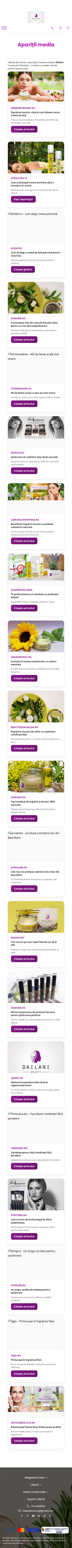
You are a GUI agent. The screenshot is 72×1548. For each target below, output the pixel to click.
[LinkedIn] (39, 1516)
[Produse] (5, 28)
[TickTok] (44, 1516)
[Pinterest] (27, 1516)
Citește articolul (24, 129)
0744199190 (38, 1506)
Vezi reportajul (23, 199)
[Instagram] (50, 1516)
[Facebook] (22, 1516)
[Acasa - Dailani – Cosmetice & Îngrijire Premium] (36, 17)
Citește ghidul (23, 269)
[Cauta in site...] (68, 28)
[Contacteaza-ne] (52, 28)
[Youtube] (33, 1516)
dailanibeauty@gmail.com (38, 1510)
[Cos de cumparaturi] (60, 28)
